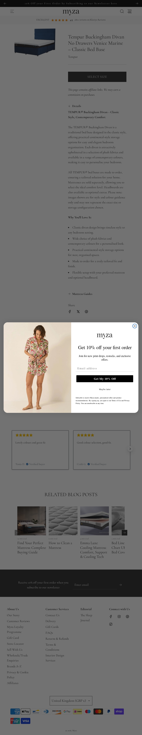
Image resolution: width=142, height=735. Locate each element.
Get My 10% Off (105, 379)
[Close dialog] (135, 326)
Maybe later (105, 389)
